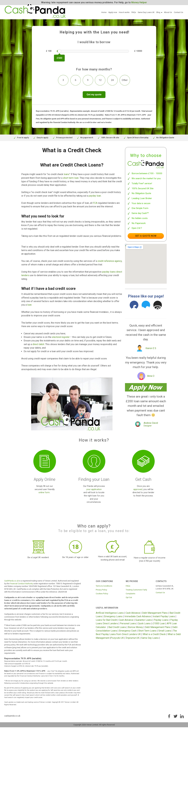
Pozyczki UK (117, 638)
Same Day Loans (150, 638)
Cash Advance (133, 612)
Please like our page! (146, 296)
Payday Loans (161, 620)
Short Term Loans (147, 630)
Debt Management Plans (155, 612)
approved (137, 489)
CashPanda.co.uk (11, 581)
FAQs (133, 12)
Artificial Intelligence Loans (110, 612)
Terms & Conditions (104, 586)
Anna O (150, 376)
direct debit (38, 344)
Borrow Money (135, 627)
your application (94, 489)
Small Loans (164, 630)
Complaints (130, 593)
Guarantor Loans (143, 620)
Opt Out (129, 597)
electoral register (61, 337)
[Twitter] (146, 305)
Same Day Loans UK (146, 12)
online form (44, 492)
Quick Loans (144, 623)
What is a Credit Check (154, 634)
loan (29, 304)
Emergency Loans (113, 616)
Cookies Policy (102, 593)
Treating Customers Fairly (136, 590)
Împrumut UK (132, 638)
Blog (158, 12)
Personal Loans (128, 623)
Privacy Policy (101, 590)
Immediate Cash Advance (137, 616)
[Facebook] (134, 305)
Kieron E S (151, 348)
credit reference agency (110, 261)
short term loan (71, 178)
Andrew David (151, 423)
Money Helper (139, 2)
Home (103, 12)
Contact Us (178, 12)
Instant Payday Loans (164, 616)
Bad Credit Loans (117, 627)
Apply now (112, 12)
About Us (168, 12)
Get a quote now (145, 235)
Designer (148, 426)
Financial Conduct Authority (21, 583)
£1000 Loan (158, 623)
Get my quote (94, 94)
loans (66, 174)
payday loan (95, 195)
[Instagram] (157, 305)
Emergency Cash (127, 630)
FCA (95, 203)
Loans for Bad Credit (106, 620)
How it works (124, 12)
